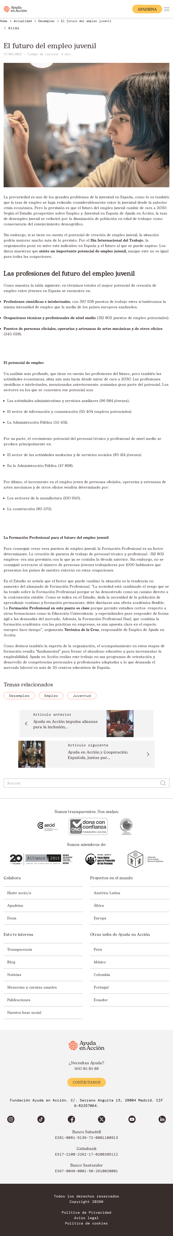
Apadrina (15, 905)
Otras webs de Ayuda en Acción (120, 935)
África (99, 905)
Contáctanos (86, 1082)
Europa (100, 918)
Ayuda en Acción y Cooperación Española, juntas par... (97, 755)
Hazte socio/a (19, 893)
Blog (11, 962)
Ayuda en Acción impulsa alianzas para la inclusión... (65, 724)
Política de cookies (86, 1223)
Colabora (12, 878)
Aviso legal (86, 1218)
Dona (11, 918)
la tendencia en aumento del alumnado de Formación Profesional (78, 583)
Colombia (102, 975)
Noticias (14, 975)
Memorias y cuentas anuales (32, 987)
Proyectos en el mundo (111, 878)
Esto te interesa (18, 935)
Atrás (13, 28)
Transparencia (19, 949)
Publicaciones (18, 1000)
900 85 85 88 (87, 1069)
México (100, 962)
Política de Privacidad (86, 1212)
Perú (98, 949)
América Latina (107, 893)
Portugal (101, 987)
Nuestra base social (24, 1012)
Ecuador (101, 1000)
